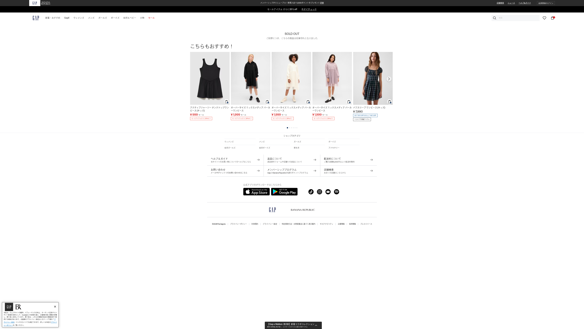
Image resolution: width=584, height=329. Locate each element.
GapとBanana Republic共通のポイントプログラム (287, 173)
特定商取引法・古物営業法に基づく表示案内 (298, 224)
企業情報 (341, 224)
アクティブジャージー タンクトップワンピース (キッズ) (209, 109)
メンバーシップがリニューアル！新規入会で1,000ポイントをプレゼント (292, 3)
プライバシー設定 (270, 224)
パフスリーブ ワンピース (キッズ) (369, 107)
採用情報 (352, 224)
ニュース (511, 3)
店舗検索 (500, 3)
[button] (546, 3)
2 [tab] (289, 127)
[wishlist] (544, 18)
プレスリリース (366, 224)
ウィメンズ (229, 142)
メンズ (262, 142)
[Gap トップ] (34, 18)
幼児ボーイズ (264, 148)
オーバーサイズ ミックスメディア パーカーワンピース (250, 109)
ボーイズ (332, 142)
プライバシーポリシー (238, 224)
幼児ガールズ (229, 148)
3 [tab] (291, 127)
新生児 (296, 148)
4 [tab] (293, 127)
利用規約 (254, 224)
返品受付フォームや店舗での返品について (284, 162)
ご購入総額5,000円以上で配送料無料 (339, 162)
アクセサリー (333, 148)
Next (389, 78)
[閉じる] (55, 306)
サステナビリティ (326, 224)
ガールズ (297, 142)
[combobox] (516, 18)
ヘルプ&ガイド (525, 3)
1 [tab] (287, 127)
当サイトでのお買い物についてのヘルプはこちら (231, 162)
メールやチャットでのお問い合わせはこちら (229, 173)
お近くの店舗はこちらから (335, 173)
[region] (30, 314)
